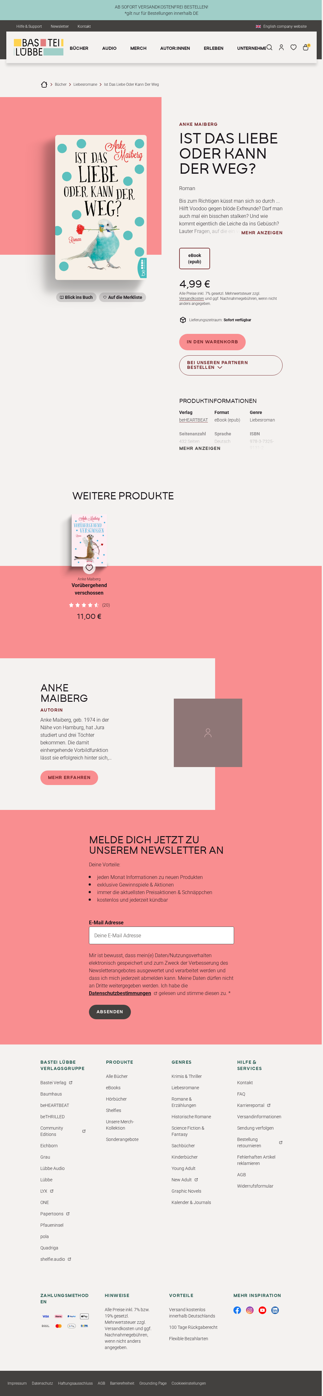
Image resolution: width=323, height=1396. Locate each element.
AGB (241, 1174)
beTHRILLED (52, 1116)
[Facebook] (237, 1310)
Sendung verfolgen (255, 1128)
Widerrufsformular (255, 1186)
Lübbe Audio (52, 1168)
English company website (285, 26)
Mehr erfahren (69, 778)
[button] (89, 567)
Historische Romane (191, 1116)
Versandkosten (191, 298)
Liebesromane (85, 84)
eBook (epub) (194, 258)
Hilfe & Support (29, 26)
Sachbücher (183, 1145)
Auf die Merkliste (124, 298)
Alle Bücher (117, 1076)
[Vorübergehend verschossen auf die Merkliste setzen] (89, 540)
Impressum (17, 1383)
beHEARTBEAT (193, 419)
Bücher (61, 84)
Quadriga (49, 1247)
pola (44, 1236)
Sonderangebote (122, 1139)
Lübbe (46, 1179)
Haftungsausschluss (75, 1383)
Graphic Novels (186, 1191)
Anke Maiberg (198, 124)
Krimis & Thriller (187, 1076)
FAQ (241, 1093)
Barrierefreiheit (122, 1383)
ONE (44, 1202)
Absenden (110, 1012)
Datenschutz (42, 1383)
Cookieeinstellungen (189, 1383)
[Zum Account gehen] (281, 47)
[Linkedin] (275, 1310)
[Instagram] (250, 1310)
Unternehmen (253, 48)
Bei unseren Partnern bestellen (217, 365)
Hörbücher (116, 1099)
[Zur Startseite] (44, 84)
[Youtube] (262, 1310)
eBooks (113, 1087)
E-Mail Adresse (106, 923)
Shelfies (113, 1110)
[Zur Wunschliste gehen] (293, 47)
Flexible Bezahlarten (188, 1338)
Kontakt (84, 26)
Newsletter (60, 26)
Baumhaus (51, 1093)
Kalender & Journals (191, 1202)
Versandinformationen (259, 1116)
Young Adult (184, 1168)
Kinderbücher (185, 1157)
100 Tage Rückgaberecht (193, 1327)
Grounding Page (153, 1383)
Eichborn (49, 1145)
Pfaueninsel (51, 1225)
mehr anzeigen (262, 233)
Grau (45, 1157)
